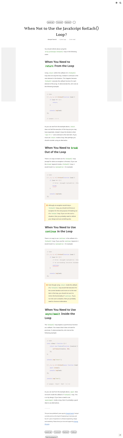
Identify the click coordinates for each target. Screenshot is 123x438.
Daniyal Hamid (52, 39)
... (74, 22)
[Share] (120, 435)
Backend (68, 22)
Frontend (59, 22)
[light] (116, 2)
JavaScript (51, 22)
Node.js (73, 432)
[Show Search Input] (120, 3)
